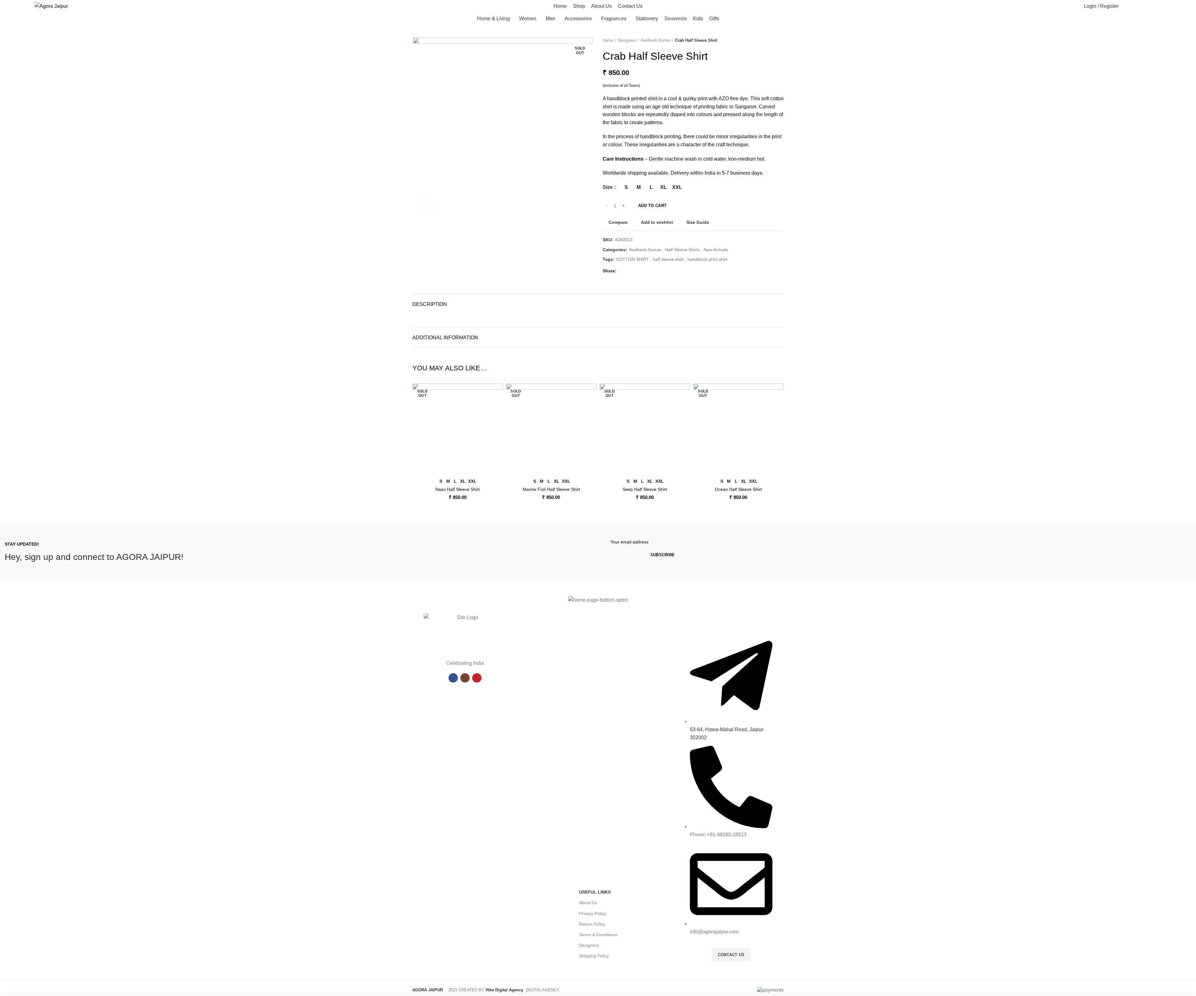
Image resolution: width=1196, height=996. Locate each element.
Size (608, 187)
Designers (627, 40)
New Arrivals (716, 249)
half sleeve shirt (668, 259)
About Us (588, 902)
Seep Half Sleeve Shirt (645, 489)
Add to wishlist (657, 222)
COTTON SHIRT (632, 259)
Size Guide (697, 222)
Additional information (445, 337)
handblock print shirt (707, 259)
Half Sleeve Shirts (682, 249)
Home (608, 40)
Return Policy (592, 924)
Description (429, 304)
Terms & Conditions (598, 934)
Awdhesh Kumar (655, 40)
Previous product (768, 40)
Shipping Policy (594, 955)
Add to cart (652, 205)
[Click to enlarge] (425, 206)
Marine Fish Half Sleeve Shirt (551, 489)
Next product (780, 40)
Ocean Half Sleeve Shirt (738, 489)
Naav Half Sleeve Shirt (457, 489)
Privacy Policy (592, 913)
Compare (618, 222)
